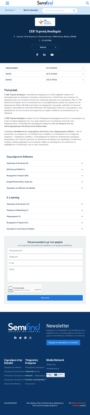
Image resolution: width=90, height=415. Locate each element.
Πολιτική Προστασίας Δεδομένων (50, 403)
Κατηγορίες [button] (9, 10)
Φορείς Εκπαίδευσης (12, 384)
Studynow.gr (51, 364)
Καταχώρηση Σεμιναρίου (35, 367)
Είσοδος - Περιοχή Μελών (35, 380)
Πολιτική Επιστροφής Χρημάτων (45, 405)
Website (43, 47)
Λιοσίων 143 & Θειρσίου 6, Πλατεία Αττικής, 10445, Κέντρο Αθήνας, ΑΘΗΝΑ (46, 37)
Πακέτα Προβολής (32, 371)
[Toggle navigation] (7, 3)
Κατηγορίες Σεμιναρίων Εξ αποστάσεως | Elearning (24, 380)
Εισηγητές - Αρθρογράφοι (35, 376)
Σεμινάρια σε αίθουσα (12, 367)
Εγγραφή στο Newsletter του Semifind (63, 343)
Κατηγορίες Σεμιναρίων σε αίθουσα (18, 376)
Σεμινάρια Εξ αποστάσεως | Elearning (18, 371)
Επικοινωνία (30, 384)
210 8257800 (46, 40)
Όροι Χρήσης (31, 403)
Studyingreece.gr (52, 368)
